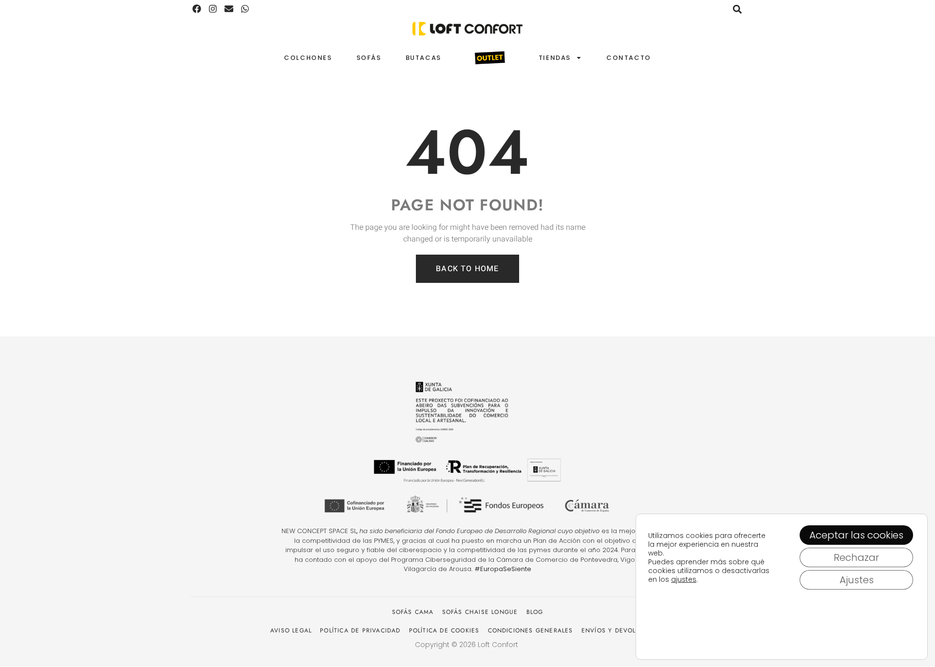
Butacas (423, 57)
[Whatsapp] (245, 9)
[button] (737, 9)
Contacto (628, 57)
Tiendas (555, 57)
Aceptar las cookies (856, 535)
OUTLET (490, 58)
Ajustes (857, 580)
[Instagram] (213, 9)
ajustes (683, 579)
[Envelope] (229, 9)
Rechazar (856, 557)
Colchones (308, 57)
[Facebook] (197, 9)
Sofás (368, 57)
